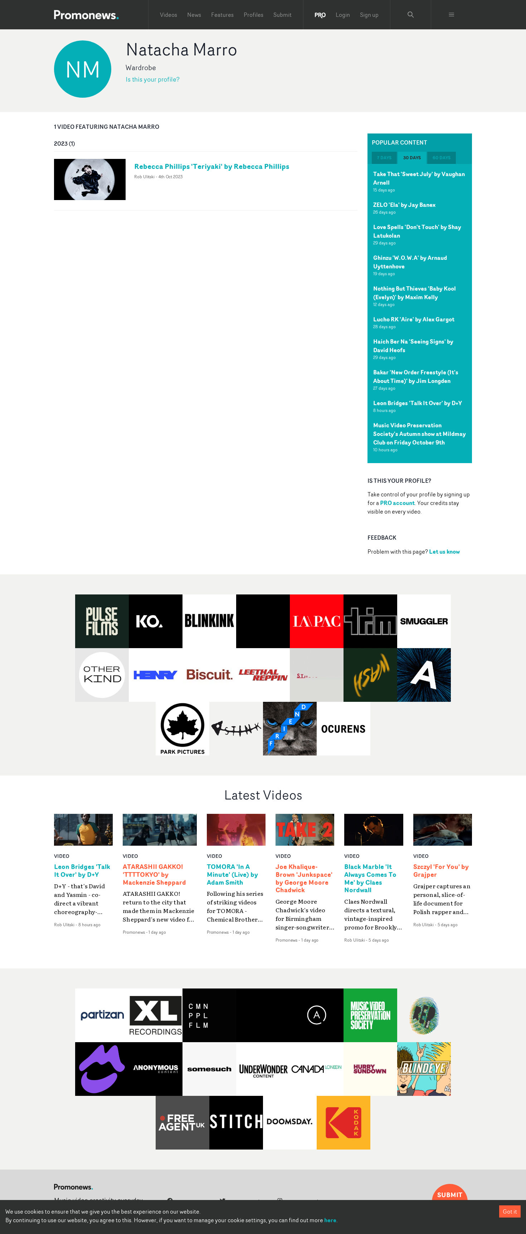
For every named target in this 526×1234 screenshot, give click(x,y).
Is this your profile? (153, 79)
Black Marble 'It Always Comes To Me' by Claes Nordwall (370, 878)
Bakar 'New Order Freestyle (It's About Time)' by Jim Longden (415, 376)
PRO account (397, 503)
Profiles (253, 15)
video (61, 856)
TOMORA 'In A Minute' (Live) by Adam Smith (232, 874)
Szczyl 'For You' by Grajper (441, 871)
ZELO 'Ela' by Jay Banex (404, 204)
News (194, 15)
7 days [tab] (384, 158)
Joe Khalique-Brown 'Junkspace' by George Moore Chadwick (304, 878)
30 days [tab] (412, 158)
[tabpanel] (419, 313)
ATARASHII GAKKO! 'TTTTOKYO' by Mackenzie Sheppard (154, 874)
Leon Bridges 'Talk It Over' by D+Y (417, 403)
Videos (168, 15)
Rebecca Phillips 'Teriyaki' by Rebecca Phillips (211, 166)
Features (222, 15)
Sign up (369, 15)
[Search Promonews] (411, 15)
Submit (282, 15)
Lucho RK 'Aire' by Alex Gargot (413, 319)
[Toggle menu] (452, 15)
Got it (510, 1211)
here (330, 1220)
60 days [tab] (441, 158)
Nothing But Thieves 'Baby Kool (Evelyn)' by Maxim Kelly (414, 292)
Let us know (444, 551)
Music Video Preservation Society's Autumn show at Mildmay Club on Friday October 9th (419, 434)
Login (343, 15)
